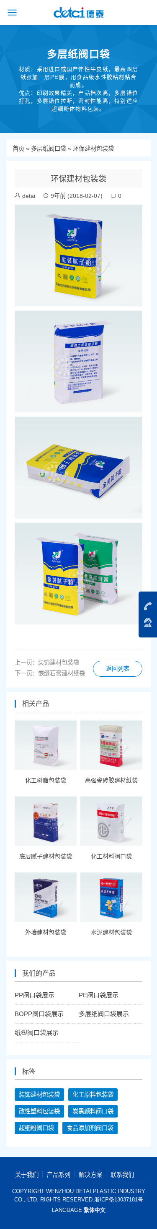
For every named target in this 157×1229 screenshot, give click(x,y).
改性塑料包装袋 (39, 1111)
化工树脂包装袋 (45, 780)
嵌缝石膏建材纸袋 (61, 673)
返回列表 (117, 668)
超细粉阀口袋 (36, 1128)
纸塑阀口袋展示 (37, 1032)
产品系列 (58, 1174)
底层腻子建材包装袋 (45, 856)
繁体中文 (95, 1210)
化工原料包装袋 (92, 1094)
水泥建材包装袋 (111, 932)
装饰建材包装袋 (58, 662)
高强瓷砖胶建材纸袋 (111, 780)
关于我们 (27, 1174)
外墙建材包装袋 (45, 932)
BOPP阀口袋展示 (39, 1013)
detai (28, 195)
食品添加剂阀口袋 (90, 1128)
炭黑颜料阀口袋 (92, 1111)
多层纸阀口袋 (48, 148)
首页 (18, 148)
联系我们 (122, 1174)
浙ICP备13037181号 (118, 1199)
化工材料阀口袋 (111, 856)
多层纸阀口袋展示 (104, 1013)
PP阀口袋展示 (34, 995)
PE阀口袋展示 (98, 995)
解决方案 (90, 1174)
